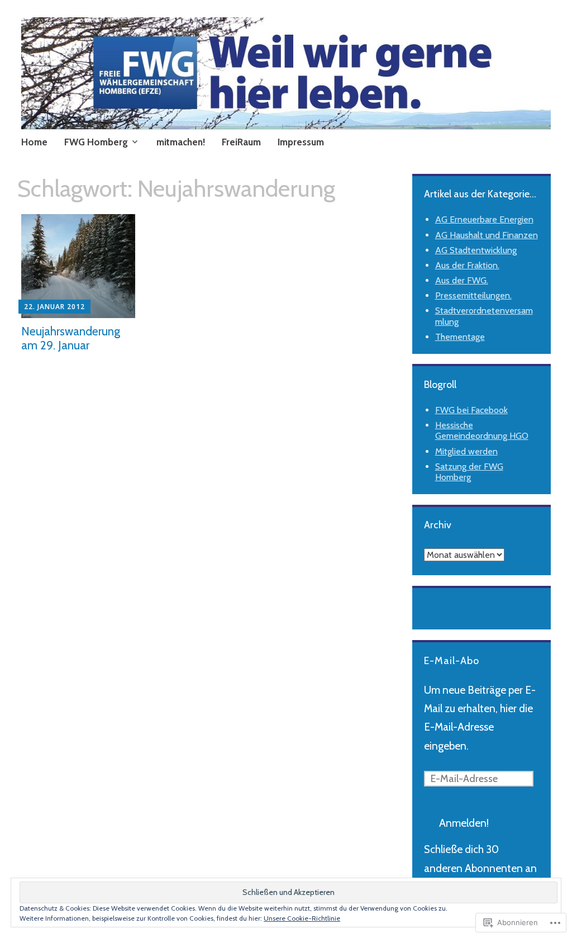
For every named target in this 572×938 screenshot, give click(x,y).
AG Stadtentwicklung (476, 250)
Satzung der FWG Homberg (469, 471)
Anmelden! (464, 823)
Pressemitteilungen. (473, 295)
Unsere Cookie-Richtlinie (302, 918)
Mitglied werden (466, 451)
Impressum (301, 142)
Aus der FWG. (461, 280)
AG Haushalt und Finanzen (486, 235)
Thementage (460, 336)
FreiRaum (241, 142)
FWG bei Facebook (471, 410)
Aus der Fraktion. (467, 265)
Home (34, 142)
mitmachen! (180, 142)
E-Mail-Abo (451, 661)
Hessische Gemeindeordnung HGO (481, 430)
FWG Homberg (96, 142)
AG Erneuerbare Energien (484, 219)
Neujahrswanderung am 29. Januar (70, 338)
